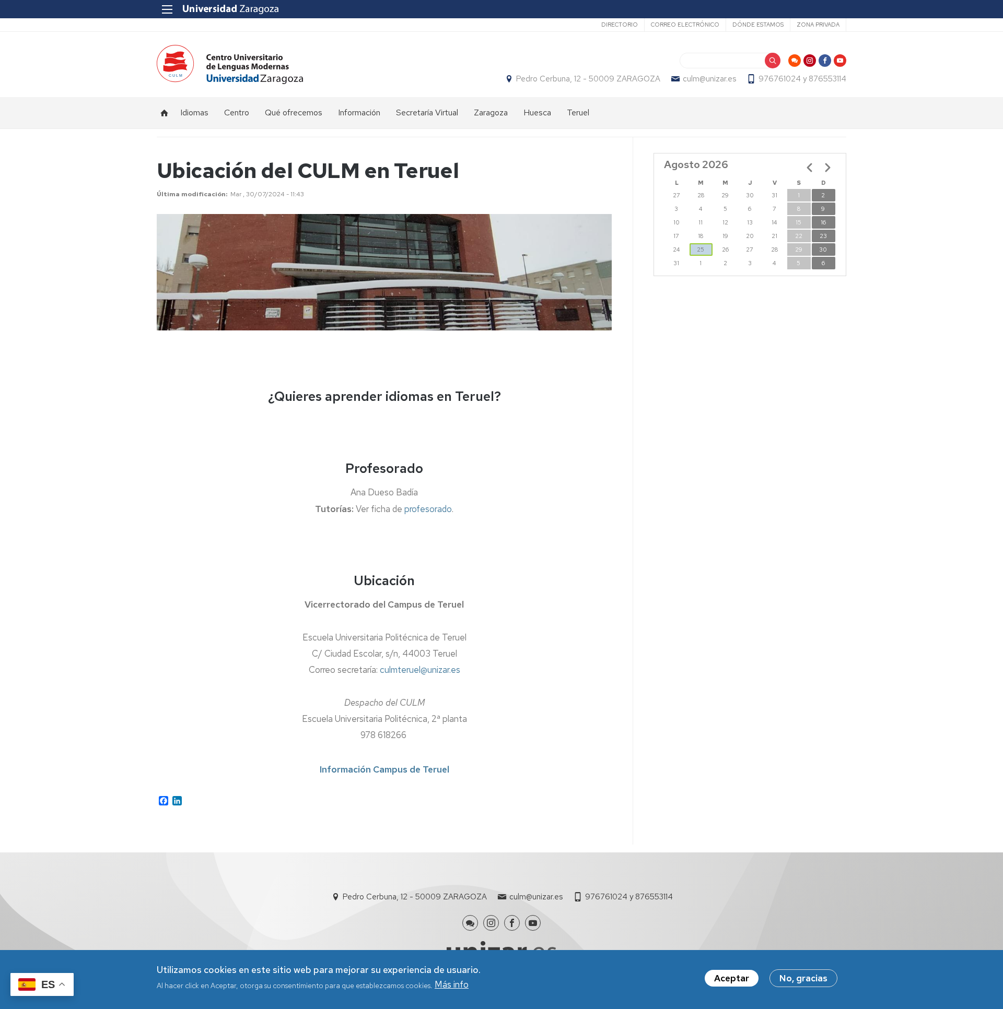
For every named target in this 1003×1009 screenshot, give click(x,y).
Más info (452, 985)
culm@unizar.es (709, 79)
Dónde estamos (758, 24)
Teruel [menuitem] (578, 112)
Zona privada (818, 24)
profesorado (428, 509)
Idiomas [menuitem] (194, 112)
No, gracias (803, 978)
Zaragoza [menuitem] (491, 112)
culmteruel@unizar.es (420, 669)
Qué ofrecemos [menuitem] (293, 112)
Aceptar (731, 978)
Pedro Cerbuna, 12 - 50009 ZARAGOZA (588, 79)
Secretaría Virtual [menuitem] (427, 112)
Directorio (619, 24)
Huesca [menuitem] (537, 112)
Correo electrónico (685, 24)
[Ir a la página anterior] (810, 167)
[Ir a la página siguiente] (827, 167)
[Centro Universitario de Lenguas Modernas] (230, 64)
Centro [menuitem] (236, 112)
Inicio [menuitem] (164, 112)
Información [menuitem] (359, 112)
